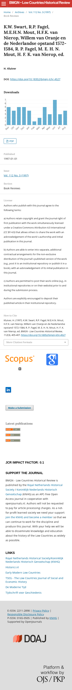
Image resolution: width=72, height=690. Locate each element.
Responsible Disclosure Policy (25, 614)
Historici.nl (12, 567)
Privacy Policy (41, 610)
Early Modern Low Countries (23, 572)
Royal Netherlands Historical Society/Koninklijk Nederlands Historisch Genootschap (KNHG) (34, 560)
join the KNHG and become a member (29, 517)
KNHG (53, 618)
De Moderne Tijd (16, 587)
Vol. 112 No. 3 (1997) (40, 12)
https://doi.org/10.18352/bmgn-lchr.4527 (35, 79)
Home (7, 12)
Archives (19, 12)
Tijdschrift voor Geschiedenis (24, 592)
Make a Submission (19, 407)
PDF (11, 141)
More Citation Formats (19, 342)
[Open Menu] (3, 3)
